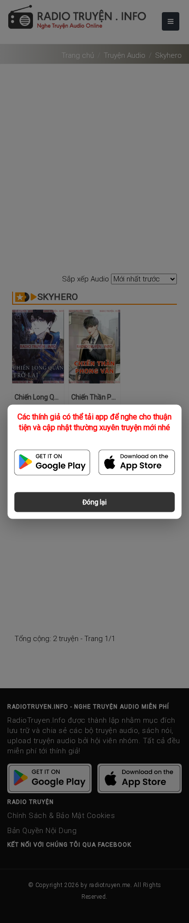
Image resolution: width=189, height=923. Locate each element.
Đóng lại (94, 501)
